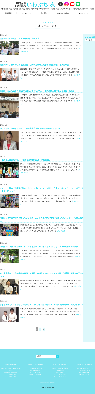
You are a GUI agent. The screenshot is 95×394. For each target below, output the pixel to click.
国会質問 (8, 13)
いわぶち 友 (41, 4)
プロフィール (26, 13)
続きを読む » (62, 231)
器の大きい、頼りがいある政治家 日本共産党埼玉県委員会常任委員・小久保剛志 (34, 65)
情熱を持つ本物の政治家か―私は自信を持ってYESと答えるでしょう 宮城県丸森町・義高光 (39, 246)
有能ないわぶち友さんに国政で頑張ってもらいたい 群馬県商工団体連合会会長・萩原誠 (37, 91)
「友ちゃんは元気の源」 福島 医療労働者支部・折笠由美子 (25, 160)
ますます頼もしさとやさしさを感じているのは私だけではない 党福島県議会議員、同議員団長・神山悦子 (44, 304)
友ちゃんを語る (63, 13)
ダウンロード (83, 13)
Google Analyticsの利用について (47, 382)
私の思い (44, 13)
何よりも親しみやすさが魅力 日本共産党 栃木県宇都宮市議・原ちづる (30, 128)
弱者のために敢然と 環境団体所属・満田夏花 (19, 38)
